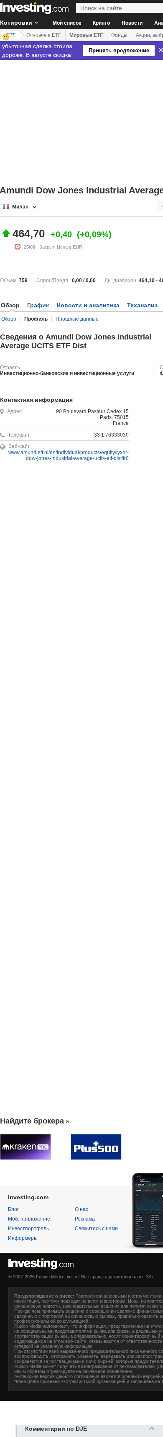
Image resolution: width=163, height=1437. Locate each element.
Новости (132, 23)
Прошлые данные (77, 319)
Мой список (67, 23)
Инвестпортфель (28, 1228)
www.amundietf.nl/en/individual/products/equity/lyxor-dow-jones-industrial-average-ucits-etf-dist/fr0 (68, 455)
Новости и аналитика (88, 305)
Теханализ (142, 305)
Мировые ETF (86, 35)
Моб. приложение (29, 1219)
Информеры (23, 1238)
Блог (13, 1209)
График (38, 305)
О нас (81, 1209)
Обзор (8, 319)
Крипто (101, 23)
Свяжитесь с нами (96, 1228)
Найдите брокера (32, 1121)
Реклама (85, 1219)
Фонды (119, 35)
